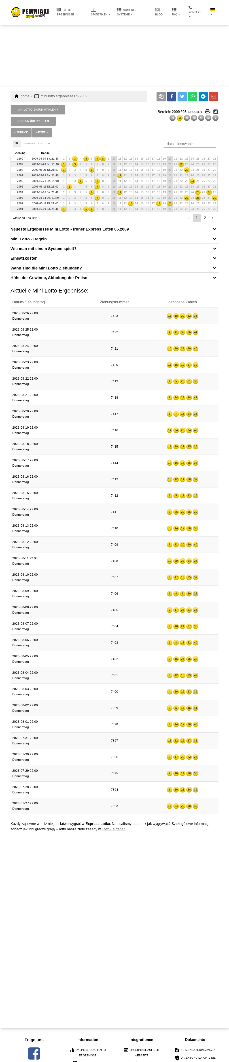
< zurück (21, 132)
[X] (182, 96)
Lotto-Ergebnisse (66, 12)
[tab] (114, 229)
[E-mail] (213, 96)
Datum (45, 153)
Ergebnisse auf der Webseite (141, 1052)
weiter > (42, 132)
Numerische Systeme (129, 12)
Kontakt (195, 12)
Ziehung (20, 153)
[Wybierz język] (212, 12)
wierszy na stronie (36, 143)
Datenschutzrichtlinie (195, 1058)
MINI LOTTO (36, 109)
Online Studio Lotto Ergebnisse (88, 1052)
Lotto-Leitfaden (113, 829)
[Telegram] (203, 96)
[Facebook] (171, 96)
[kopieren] (161, 96)
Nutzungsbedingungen (195, 1050)
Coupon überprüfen (33, 121)
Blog (159, 14)
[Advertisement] (114, 56)
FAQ (175, 14)
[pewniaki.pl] (30, 9)
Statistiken (99, 14)
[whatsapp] (192, 96)
